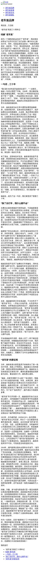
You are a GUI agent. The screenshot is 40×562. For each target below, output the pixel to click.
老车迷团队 (9, 15)
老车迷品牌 (9, 8)
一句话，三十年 (11, 554)
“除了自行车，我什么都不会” (16, 556)
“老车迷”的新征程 (12, 559)
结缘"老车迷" (10, 552)
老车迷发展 (9, 10)
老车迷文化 (9, 13)
